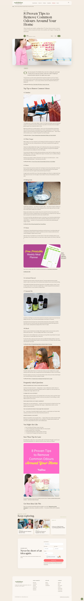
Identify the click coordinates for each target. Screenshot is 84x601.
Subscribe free (53, 560)
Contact (59, 586)
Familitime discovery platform (64, 596)
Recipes (46, 582)
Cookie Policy (60, 591)
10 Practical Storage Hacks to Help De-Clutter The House (41, 344)
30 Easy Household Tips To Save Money (38, 224)
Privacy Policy (46, 564)
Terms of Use (60, 589)
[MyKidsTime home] (18, 3)
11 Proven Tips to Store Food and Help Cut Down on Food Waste (43, 161)
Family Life (34, 589)
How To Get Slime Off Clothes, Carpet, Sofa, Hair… (40, 84)
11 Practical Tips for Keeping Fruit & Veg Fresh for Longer (41, 378)
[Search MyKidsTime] (69, 3)
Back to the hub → (63, 516)
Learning (34, 585)
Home (13, 6)
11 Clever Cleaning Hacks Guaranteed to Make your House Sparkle (43, 135)
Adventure (34, 588)
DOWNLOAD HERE (27, 271)
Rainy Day (34, 582)
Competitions (47, 585)
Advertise (59, 582)
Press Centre (60, 585)
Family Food (35, 586)
